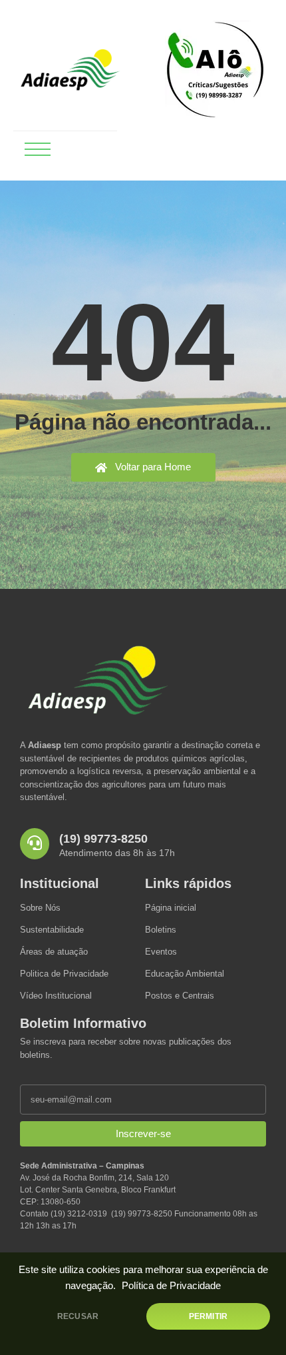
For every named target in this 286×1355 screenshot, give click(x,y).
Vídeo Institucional (56, 996)
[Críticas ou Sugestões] (215, 70)
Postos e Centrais (179, 996)
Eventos (161, 952)
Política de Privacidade (171, 1285)
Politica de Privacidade (64, 974)
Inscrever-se (143, 1133)
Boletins (160, 930)
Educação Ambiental (184, 974)
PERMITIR (208, 1316)
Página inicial (170, 908)
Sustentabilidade (52, 930)
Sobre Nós (40, 908)
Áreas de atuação (54, 952)
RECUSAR (77, 1316)
